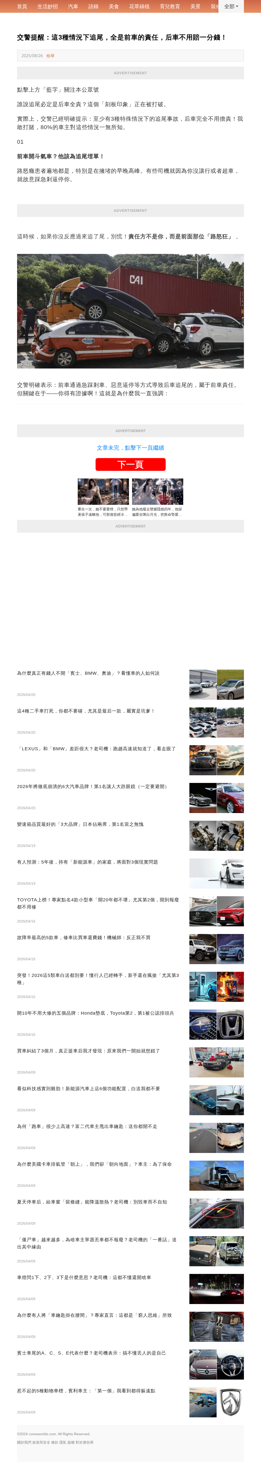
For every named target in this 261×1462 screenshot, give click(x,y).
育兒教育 (170, 6)
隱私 (63, 1442)
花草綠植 (139, 6)
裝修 (216, 6)
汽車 (73, 6)
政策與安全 (41, 1442)
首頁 (22, 6)
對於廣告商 (85, 1442)
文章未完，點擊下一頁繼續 (130, 448)
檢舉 (50, 55)
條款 (54, 1442)
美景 (195, 6)
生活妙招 (47, 6)
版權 (71, 1442)
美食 (114, 6)
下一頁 (130, 464)
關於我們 (24, 1442)
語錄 (93, 6)
